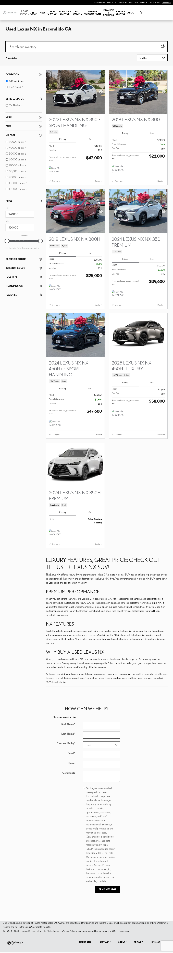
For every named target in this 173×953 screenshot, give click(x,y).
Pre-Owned (52, 12)
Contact (104, 942)
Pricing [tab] (62, 139)
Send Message (107, 889)
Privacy (138, 942)
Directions (85, 942)
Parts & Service (120, 12)
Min (7, 208)
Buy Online (77, 12)
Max (7, 221)
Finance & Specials (108, 12)
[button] (75, 132)
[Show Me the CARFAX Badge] (118, 169)
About (131, 12)
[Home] (10, 12)
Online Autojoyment (92, 12)
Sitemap (156, 942)
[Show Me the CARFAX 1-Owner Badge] (55, 170)
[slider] (7, 241)
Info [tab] (89, 139)
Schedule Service (65, 12)
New (42, 12)
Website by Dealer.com (15, 943)
